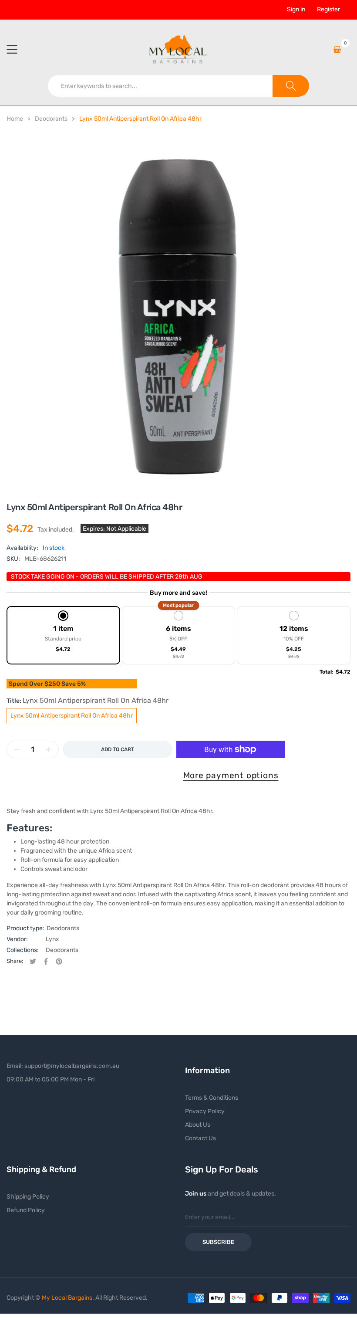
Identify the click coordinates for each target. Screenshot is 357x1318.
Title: (87, 700)
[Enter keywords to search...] (291, 86)
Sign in (296, 10)
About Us (197, 1124)
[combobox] (160, 86)
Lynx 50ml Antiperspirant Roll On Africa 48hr (71, 715)
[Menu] (17, 49)
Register (328, 10)
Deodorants (63, 928)
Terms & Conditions (211, 1097)
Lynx (52, 939)
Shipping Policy (28, 1196)
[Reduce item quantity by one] (17, 749)
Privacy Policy (205, 1111)
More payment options (231, 775)
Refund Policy (26, 1210)
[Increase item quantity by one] (48, 749)
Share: (15, 961)
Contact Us (200, 1138)
